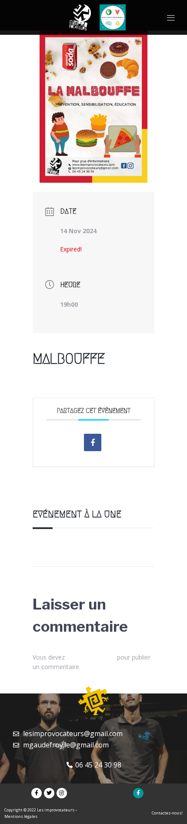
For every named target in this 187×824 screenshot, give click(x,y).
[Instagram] (62, 793)
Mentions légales (20, 816)
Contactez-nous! (167, 813)
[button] (171, 17)
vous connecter (91, 657)
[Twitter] (49, 793)
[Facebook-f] (36, 793)
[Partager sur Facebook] (92, 442)
